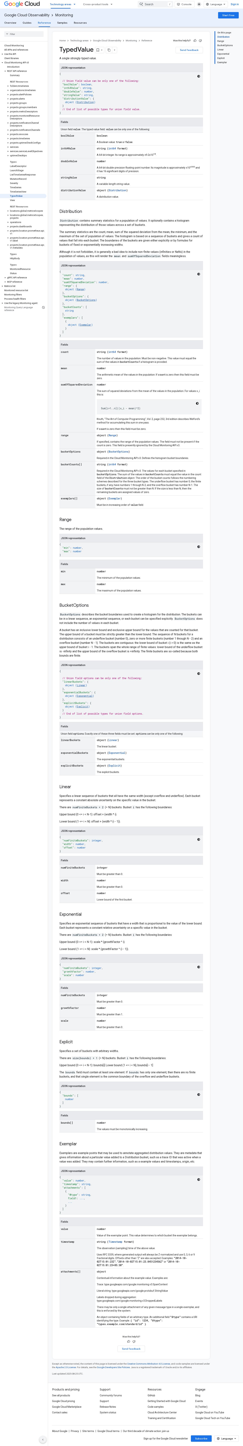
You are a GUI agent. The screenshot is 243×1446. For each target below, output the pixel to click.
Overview (10, 22)
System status (108, 1412)
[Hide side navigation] (42, 1439)
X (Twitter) (201, 1406)
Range (80, 289)
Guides (27, 22)
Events (199, 1401)
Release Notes (108, 1406)
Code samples (156, 1406)
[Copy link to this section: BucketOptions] (92, 606)
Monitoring (64, 15)
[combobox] (155, 4)
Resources (80, 22)
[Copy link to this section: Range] (75, 520)
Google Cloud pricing (63, 1401)
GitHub (151, 1395)
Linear (81, 685)
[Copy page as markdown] (109, 50)
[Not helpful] (200, 40)
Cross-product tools (95, 4)
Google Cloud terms (108, 1431)
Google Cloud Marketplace (66, 1406)
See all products (61, 1395)
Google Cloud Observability (26, 15)
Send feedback (189, 50)
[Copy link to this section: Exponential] (85, 915)
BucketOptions (86, 300)
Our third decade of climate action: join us (146, 1431)
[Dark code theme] (199, 76)
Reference (44, 22)
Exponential (85, 696)
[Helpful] (195, 40)
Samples (62, 22)
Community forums (111, 1395)
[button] (23, 54)
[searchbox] (24, 34)
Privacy (75, 1431)
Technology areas (60, 4)
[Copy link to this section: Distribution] (85, 212)
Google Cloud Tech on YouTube (212, 1418)
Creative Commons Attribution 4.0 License (148, 1363)
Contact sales (59, 1412)
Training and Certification (162, 1418)
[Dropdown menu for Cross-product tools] (112, 4)
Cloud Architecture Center (162, 1412)
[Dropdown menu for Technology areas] (75, 4)
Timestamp (115, 1241)
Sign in (235, 4)
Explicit (82, 706)
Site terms (88, 1431)
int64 (112, 148)
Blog (197, 1395)
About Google (59, 1431)
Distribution (85, 102)
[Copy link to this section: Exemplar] (80, 1144)
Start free (228, 15)
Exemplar (85, 324)
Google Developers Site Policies (113, 1367)
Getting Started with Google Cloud (167, 1401)
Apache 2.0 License (66, 1367)
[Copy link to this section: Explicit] (76, 1042)
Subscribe (201, 1438)
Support (104, 1401)
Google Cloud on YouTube (209, 1412)
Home (62, 40)
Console (186, 4)
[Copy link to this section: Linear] (74, 787)
